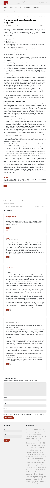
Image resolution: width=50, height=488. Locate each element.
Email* (5, 434)
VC (33, 481)
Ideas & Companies (21, 16)
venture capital (40, 481)
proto (30, 467)
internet (28, 460)
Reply (7, 230)
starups (7, 203)
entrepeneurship (7, 201)
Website (5, 408)
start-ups (30, 469)
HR (41, 456)
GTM (37, 456)
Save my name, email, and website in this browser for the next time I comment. (24, 414)
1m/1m (29, 429)
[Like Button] (5, 186)
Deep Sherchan (10, 267)
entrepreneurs (29, 447)
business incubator (34, 436)
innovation (40, 458)
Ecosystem (14, 16)
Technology (12, 203)
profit (5, 203)
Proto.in (35, 467)
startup (30, 471)
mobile (37, 460)
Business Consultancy (37, 434)
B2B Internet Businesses (40, 206)
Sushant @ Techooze (11, 216)
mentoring (32, 460)
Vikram (18, 25)
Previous (23, 373)
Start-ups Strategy (40, 469)
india (23, 201)
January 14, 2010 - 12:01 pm (12, 217)
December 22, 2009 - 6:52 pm (12, 322)
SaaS (40, 467)
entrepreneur (34, 441)
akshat (7, 238)
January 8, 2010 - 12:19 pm (12, 239)
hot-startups (18, 201)
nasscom (42, 460)
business (31, 434)
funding (39, 454)
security (44, 467)
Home (5, 16)
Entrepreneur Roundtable (36, 445)
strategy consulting (38, 477)
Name (5, 397)
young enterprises (39, 483)
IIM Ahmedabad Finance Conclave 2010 (13, 206)
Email (5, 403)
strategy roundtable (34, 479)
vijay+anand (30, 483)
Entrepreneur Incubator (36, 443)
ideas (44, 456)
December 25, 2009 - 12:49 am (13, 268)
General (8, 16)
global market (13, 201)
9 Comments (43, 25)
